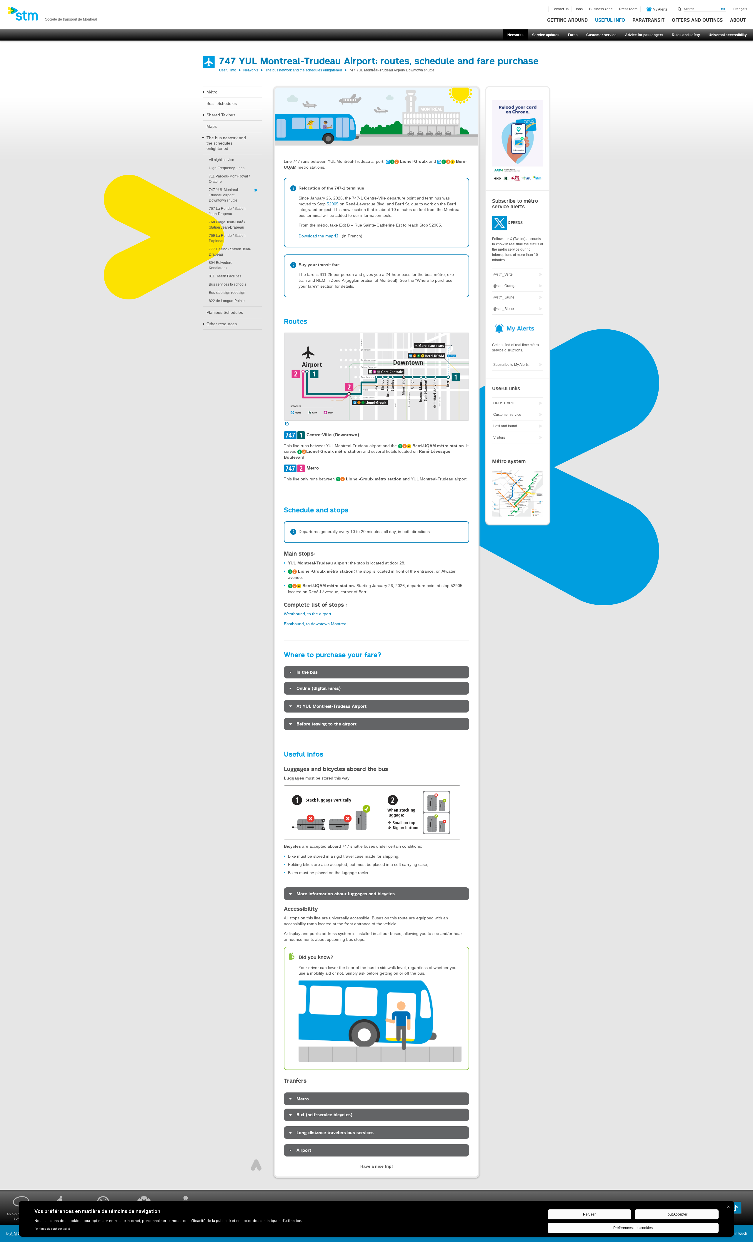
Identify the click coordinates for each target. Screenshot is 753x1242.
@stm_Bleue (503, 309)
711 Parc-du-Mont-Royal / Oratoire (229, 179)
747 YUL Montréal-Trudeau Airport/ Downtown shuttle (224, 195)
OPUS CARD (503, 403)
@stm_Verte (503, 274)
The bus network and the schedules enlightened (303, 70)
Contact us (560, 9)
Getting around (567, 20)
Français (740, 9)
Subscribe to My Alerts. (511, 365)
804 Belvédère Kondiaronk (220, 265)
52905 (333, 204)
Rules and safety (686, 35)
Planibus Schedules (224, 312)
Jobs (579, 9)
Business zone (601, 9)
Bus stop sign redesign (227, 293)
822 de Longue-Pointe (227, 301)
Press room (628, 9)
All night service (221, 160)
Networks (515, 35)
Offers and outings (697, 20)
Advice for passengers (644, 35)
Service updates (545, 35)
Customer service (601, 35)
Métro (211, 92)
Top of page (256, 1165)
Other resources (221, 323)
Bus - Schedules (221, 103)
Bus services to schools (227, 284)
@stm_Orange (505, 286)
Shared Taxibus (220, 115)
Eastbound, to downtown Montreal (315, 623)
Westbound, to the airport (307, 613)
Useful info (610, 20)
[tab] (376, 672)
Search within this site (680, 9)
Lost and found (505, 426)
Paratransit (648, 20)
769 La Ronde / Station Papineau (227, 238)
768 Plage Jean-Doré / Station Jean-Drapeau (227, 224)
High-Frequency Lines (226, 168)
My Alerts (659, 9)
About (738, 20)
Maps (211, 126)
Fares (573, 35)
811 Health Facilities (225, 276)
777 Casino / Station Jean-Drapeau (230, 252)
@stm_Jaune (503, 297)
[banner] (52, 15)
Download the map (316, 236)
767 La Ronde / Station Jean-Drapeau (227, 211)
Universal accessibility (728, 35)
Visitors (499, 437)
